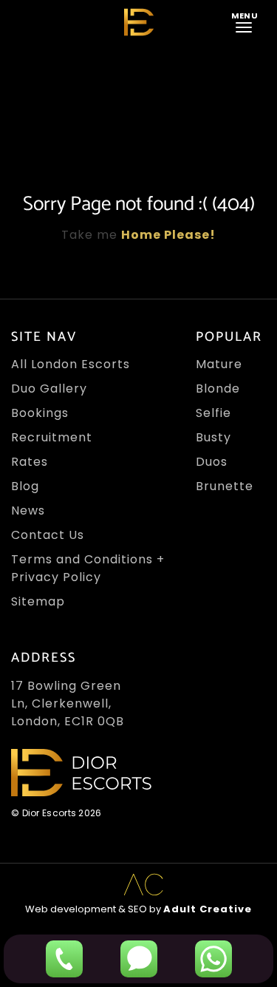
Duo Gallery (49, 388)
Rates (29, 461)
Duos (212, 461)
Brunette (224, 486)
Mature (219, 364)
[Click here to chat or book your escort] (213, 958)
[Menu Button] (247, 21)
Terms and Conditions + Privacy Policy (88, 568)
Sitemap (38, 601)
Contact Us (47, 534)
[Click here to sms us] (138, 958)
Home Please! (168, 234)
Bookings (40, 412)
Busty (213, 437)
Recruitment (51, 437)
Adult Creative (207, 909)
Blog (25, 486)
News (28, 510)
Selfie (213, 412)
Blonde (218, 388)
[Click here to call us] (64, 958)
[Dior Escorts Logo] (139, 22)
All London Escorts (70, 364)
